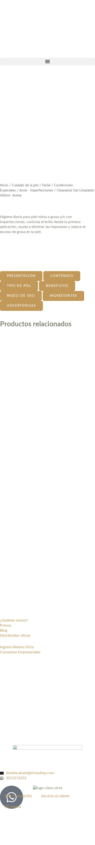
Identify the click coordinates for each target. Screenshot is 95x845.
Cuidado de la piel (25, 185)
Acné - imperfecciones (36, 190)
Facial (46, 185)
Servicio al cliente (55, 796)
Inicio (4, 185)
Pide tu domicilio (18, 796)
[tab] (21, 276)
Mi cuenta (13, 807)
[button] (47, 61)
